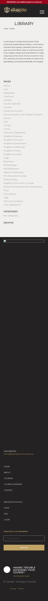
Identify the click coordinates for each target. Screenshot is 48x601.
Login (6, 158)
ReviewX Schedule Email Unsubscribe (23, 186)
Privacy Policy (10, 179)
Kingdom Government (15, 143)
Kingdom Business (13, 136)
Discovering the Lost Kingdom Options (23, 114)
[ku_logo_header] (20, 12)
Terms (20, 588)
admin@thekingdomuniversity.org (29, 2)
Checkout (9, 96)
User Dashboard (12, 204)
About (7, 85)
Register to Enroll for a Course (19, 183)
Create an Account (13, 111)
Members (9, 161)
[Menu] (40, 12)
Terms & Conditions (13, 201)
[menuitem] (40, 12)
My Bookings (10, 165)
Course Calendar (12, 103)
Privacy (13, 588)
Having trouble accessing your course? (24, 570)
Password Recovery (13, 172)
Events (7, 118)
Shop (6, 190)
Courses (8, 107)
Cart (6, 89)
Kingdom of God (12, 150)
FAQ (6, 121)
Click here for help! (21, 576)
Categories (9, 93)
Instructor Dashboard (14, 132)
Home (7, 129)
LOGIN (7, 520)
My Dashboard (11, 168)
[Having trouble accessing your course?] (7, 569)
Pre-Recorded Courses (15, 176)
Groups (7, 125)
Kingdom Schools (12, 154)
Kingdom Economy (13, 140)
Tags (6, 197)
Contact (8, 100)
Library (24, 23)
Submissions (10, 194)
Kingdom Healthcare (14, 147)
